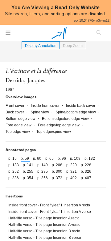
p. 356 (43, 178)
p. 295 (43, 171)
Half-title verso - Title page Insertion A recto (44, 218)
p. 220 (72, 165)
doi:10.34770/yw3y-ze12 (91, 20)
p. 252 (14, 171)
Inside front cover (45, 106)
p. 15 (13, 158)
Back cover (15, 112)
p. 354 (28, 178)
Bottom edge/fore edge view (66, 118)
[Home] (59, 33)
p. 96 (62, 158)
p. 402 (72, 178)
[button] (8, 35)
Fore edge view (19, 125)
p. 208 (57, 165)
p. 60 (37, 158)
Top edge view (18, 131)
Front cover (15, 106)
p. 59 (25, 158)
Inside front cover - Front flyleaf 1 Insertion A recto (49, 205)
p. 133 (14, 165)
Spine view (40, 112)
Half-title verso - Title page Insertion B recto (44, 231)
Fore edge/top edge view (59, 125)
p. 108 (75, 158)
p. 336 (14, 178)
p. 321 (72, 171)
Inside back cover (81, 106)
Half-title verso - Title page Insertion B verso (44, 237)
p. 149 (43, 165)
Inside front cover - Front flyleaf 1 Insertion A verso (49, 211)
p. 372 (57, 178)
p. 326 (86, 171)
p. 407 (86, 178)
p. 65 (50, 158)
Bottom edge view (21, 118)
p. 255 (28, 171)
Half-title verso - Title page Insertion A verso (44, 224)
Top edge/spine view (53, 131)
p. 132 (89, 158)
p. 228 (86, 165)
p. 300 (57, 171)
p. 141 (28, 165)
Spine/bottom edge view (76, 112)
